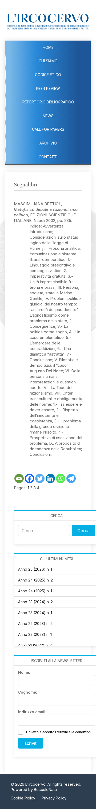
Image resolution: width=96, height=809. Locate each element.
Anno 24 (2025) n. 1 (35, 591)
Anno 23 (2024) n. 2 (35, 602)
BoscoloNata (45, 789)
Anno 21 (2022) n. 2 (35, 645)
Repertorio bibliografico (48, 102)
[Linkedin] (50, 478)
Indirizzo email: (32, 712)
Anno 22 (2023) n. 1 (35, 634)
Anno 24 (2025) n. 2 (35, 580)
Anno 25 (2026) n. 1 (35, 569)
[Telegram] (71, 478)
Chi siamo (48, 61)
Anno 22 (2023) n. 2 (35, 623)
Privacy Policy (54, 798)
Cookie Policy (23, 798)
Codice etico (48, 74)
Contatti (48, 157)
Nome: (24, 672)
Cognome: (27, 692)
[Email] (19, 478)
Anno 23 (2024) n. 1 (35, 612)
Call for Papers (48, 129)
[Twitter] (40, 478)
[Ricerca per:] (44, 530)
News (48, 115)
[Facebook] (29, 478)
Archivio (48, 143)
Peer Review (48, 88)
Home (48, 47)
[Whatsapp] (60, 478)
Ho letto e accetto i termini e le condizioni (58, 732)
